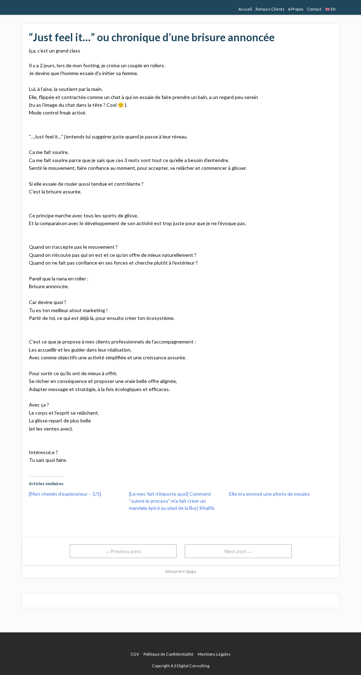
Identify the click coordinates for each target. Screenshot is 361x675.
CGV (134, 654)
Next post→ (238, 551)
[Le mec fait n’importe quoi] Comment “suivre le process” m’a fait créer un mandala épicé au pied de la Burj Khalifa (171, 501)
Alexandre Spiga (180, 571)
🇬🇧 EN (330, 9)
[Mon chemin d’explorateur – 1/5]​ (65, 494)
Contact (314, 9)
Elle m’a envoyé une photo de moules (269, 494)
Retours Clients (270, 9)
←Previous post (123, 551)
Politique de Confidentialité (168, 654)
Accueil (245, 9)
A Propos (296, 9)
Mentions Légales (214, 654)
